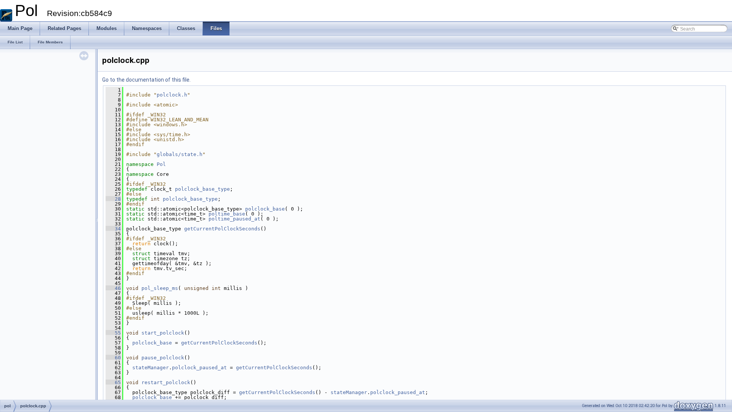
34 (113, 229)
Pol (161, 164)
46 (113, 288)
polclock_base (265, 209)
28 (113, 199)
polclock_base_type (202, 189)
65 (113, 382)
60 (113, 357)
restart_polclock (165, 382)
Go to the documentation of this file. (146, 80)
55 (113, 333)
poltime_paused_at (234, 219)
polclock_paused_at (199, 367)
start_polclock (162, 333)
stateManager (150, 367)
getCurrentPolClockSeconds (222, 229)
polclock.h (172, 95)
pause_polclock (162, 357)
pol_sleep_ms (159, 288)
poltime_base (227, 214)
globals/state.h (179, 154)
